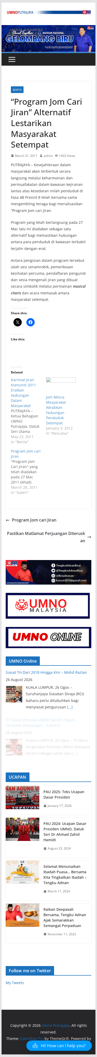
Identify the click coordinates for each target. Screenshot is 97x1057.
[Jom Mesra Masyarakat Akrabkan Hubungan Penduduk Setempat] (61, 385)
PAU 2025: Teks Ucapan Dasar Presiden (63, 794)
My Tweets (15, 982)
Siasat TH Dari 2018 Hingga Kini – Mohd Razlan (46, 672)
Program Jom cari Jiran (34, 520)
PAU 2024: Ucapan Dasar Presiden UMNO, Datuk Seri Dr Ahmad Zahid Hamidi (64, 831)
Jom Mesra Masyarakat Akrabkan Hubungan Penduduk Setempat (56, 410)
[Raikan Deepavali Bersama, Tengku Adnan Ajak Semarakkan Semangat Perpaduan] (22, 923)
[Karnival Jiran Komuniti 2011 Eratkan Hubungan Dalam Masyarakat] (28, 411)
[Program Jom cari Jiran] (28, 472)
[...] (70, 706)
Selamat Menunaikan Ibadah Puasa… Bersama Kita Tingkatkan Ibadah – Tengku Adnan (65, 874)
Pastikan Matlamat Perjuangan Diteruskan (46, 537)
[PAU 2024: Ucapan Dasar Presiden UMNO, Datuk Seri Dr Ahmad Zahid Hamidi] (22, 837)
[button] (59, 1045)
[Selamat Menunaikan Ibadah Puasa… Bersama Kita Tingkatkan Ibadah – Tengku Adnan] (22, 880)
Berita (17, 89)
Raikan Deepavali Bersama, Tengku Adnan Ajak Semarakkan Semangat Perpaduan (64, 917)
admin (48, 156)
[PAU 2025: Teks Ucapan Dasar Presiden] (22, 800)
